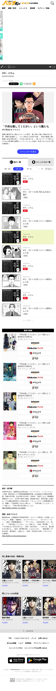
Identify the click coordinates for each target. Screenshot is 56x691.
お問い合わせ (43, 638)
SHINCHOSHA (15, 669)
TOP (10, 638)
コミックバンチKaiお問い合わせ (35, 648)
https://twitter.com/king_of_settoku (14, 508)
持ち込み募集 (11, 643)
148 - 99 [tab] (18, 169)
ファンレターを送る (28, 152)
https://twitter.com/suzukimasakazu (14, 536)
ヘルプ (20, 643)
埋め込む (29, 84)
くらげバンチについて (21, 638)
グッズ (33, 638)
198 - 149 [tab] (7, 169)
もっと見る (27, 320)
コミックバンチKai (15, 648)
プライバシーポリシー (41, 643)
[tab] (15, 162)
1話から (49, 169)
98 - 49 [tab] (29, 169)
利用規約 (28, 643)
